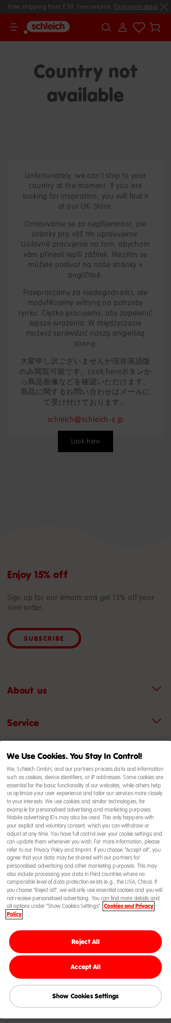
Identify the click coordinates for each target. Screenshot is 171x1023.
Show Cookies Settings (85, 995)
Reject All (85, 941)
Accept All (85, 966)
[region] (85, 879)
